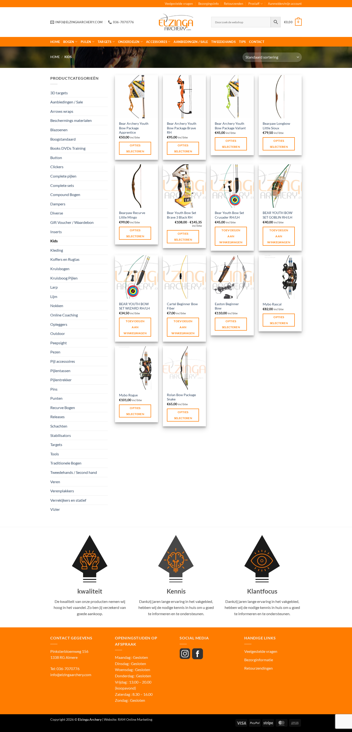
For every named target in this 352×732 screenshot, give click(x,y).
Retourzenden (233, 4)
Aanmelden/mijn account (285, 4)
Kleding (56, 250)
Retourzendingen (258, 668)
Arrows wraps (61, 111)
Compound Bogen (65, 194)
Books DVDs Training (67, 148)
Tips (242, 42)
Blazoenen (59, 129)
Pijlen (86, 42)
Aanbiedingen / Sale (191, 42)
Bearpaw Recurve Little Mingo (132, 215)
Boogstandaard (63, 139)
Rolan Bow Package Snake (181, 397)
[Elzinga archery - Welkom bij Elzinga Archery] (176, 22)
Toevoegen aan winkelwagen (230, 236)
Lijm (53, 296)
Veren (55, 481)
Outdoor (57, 333)
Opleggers (58, 324)
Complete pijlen (63, 176)
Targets (105, 42)
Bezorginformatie (258, 659)
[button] (293, 22)
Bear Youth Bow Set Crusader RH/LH (229, 215)
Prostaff (253, 4)
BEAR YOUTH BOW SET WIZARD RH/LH (134, 306)
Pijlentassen (60, 370)
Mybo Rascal (272, 304)
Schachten (58, 426)
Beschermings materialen (71, 120)
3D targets (59, 92)
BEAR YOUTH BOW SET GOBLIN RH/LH (277, 215)
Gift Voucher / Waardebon (72, 222)
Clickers (56, 166)
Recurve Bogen (62, 407)
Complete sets (62, 185)
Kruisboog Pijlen (64, 278)
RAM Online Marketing (135, 719)
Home (55, 42)
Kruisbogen (59, 268)
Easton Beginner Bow (227, 306)
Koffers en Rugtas (64, 259)
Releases (57, 416)
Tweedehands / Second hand (73, 472)
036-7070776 (67, 668)
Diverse (56, 213)
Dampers (57, 204)
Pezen (55, 352)
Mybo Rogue (128, 395)
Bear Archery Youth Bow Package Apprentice (133, 127)
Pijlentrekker (61, 379)
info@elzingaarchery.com (70, 674)
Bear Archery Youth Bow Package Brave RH (181, 127)
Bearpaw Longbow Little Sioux (276, 125)
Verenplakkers (62, 490)
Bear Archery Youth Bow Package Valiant (230, 125)
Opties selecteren (135, 148)
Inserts (56, 231)
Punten (56, 398)
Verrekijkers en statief (68, 500)
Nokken (56, 305)
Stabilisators (60, 435)
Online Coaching (64, 315)
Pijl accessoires (62, 361)
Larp (54, 287)
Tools (54, 454)
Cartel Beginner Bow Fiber (182, 306)
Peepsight (58, 342)
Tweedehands (223, 42)
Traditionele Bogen (65, 463)
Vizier (55, 509)
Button (56, 157)
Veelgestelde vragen (179, 4)
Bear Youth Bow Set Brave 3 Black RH (181, 215)
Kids (54, 240)
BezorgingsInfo (208, 4)
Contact (256, 42)
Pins (53, 389)
